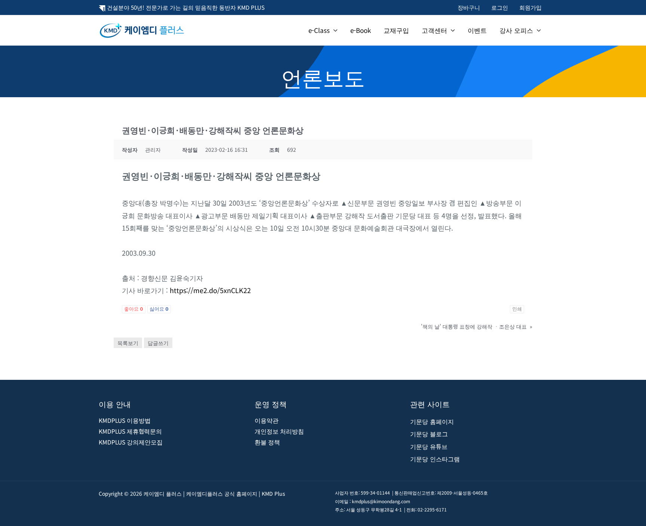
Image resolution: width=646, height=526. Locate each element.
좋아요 (133, 309)
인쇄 (517, 309)
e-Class (319, 30)
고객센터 (434, 30)
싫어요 (159, 309)
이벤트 (477, 30)
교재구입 (396, 30)
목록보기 (127, 343)
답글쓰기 (158, 343)
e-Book (360, 30)
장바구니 (469, 7)
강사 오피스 (516, 30)
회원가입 (530, 7)
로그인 (499, 7)
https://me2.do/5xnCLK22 (209, 290)
